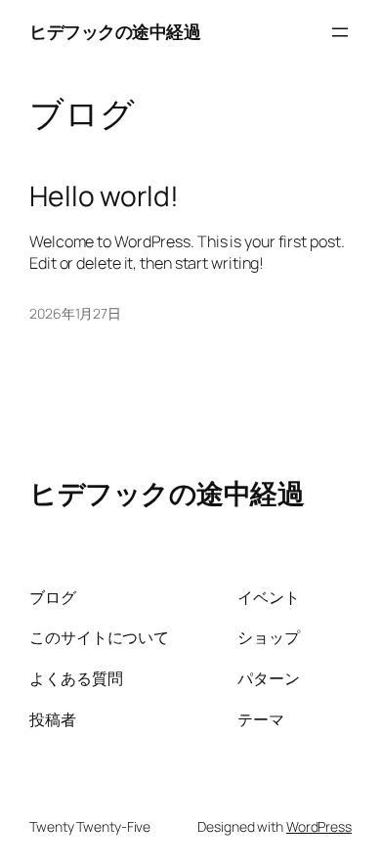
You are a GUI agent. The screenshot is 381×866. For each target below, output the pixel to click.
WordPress (319, 826)
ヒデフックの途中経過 (114, 31)
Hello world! (104, 196)
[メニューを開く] (340, 32)
